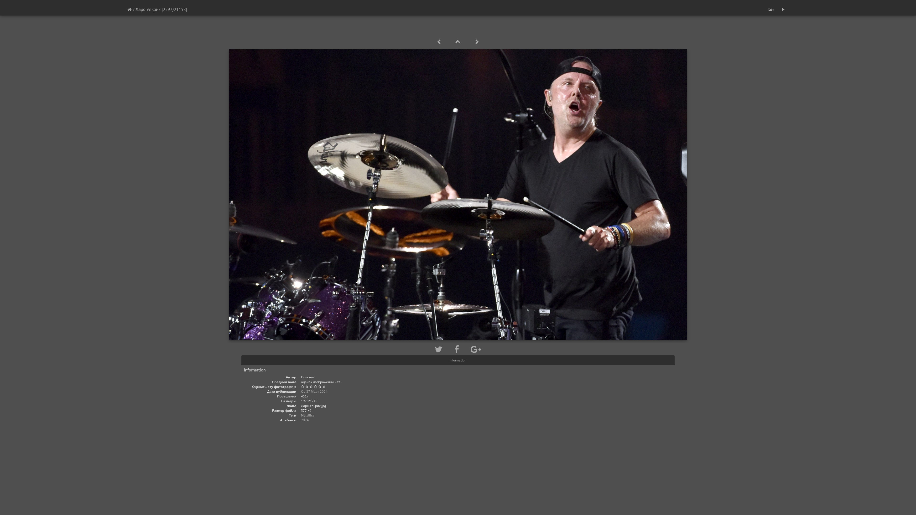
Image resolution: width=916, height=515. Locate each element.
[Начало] (130, 9)
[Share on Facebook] (457, 349)
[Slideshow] (783, 9)
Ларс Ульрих (148, 9)
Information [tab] (458, 360)
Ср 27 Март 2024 (314, 391)
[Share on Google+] (476, 349)
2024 (305, 420)
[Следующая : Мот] (476, 41)
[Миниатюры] (458, 41)
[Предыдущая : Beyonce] (440, 41)
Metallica (307, 415)
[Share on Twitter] (439, 349)
